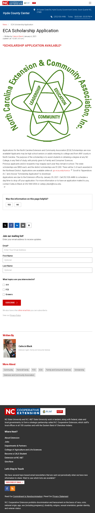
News (5, 25)
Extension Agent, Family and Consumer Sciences (34, 350)
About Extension (12, 438)
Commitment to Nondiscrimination (27, 496)
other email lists (24, 310)
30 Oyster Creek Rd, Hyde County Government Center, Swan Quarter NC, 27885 (64, 11)
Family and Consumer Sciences (58, 370)
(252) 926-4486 (60, 17)
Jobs (7, 442)
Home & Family (23, 370)
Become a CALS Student (16, 454)
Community (8, 370)
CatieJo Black (17, 36)
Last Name (7, 266)
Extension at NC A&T (14, 458)
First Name (8, 256)
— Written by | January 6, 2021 (19, 36)
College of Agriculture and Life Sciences (23, 450)
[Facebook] (7, 488)
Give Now (9, 461)
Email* (6, 246)
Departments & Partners (16, 446)
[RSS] (12, 488)
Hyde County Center (16, 13)
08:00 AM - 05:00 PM (82, 17)
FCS (34, 370)
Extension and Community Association (19, 375)
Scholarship (79, 370)
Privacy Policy (15, 315)
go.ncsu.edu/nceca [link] (61, 170)
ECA (40, 370)
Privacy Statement (60, 496)
